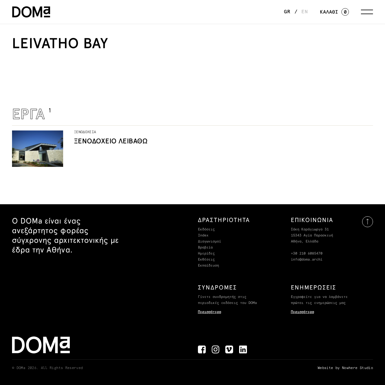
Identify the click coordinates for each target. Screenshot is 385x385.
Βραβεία (205, 247)
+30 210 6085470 (306, 253)
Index (203, 235)
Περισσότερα (209, 312)
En (304, 11)
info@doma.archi (306, 259)
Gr (287, 11)
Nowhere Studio (357, 368)
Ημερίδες (206, 253)
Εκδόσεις (206, 229)
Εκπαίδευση (208, 266)
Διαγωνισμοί (209, 241)
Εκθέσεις (206, 259)
